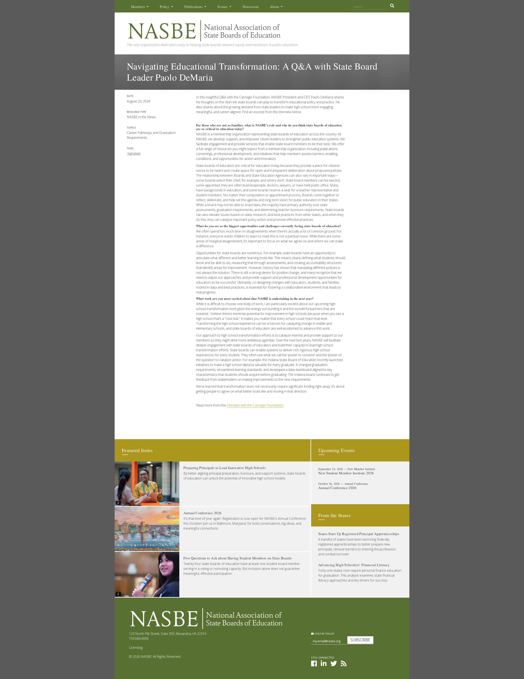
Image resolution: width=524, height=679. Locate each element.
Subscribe (360, 640)
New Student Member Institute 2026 (346, 473)
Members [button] (138, 6)
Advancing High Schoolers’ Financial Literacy (354, 564)
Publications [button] (193, 6)
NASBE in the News (141, 117)
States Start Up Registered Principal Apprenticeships (358, 533)
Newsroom (251, 6)
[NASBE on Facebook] (314, 664)
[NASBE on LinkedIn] (323, 664)
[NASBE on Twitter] (333, 664)
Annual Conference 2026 (202, 513)
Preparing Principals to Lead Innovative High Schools (224, 467)
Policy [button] (165, 6)
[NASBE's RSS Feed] (344, 664)
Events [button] (223, 6)
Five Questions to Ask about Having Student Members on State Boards (237, 558)
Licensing (135, 647)
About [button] (275, 6)
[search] (392, 5)
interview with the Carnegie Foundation (255, 405)
